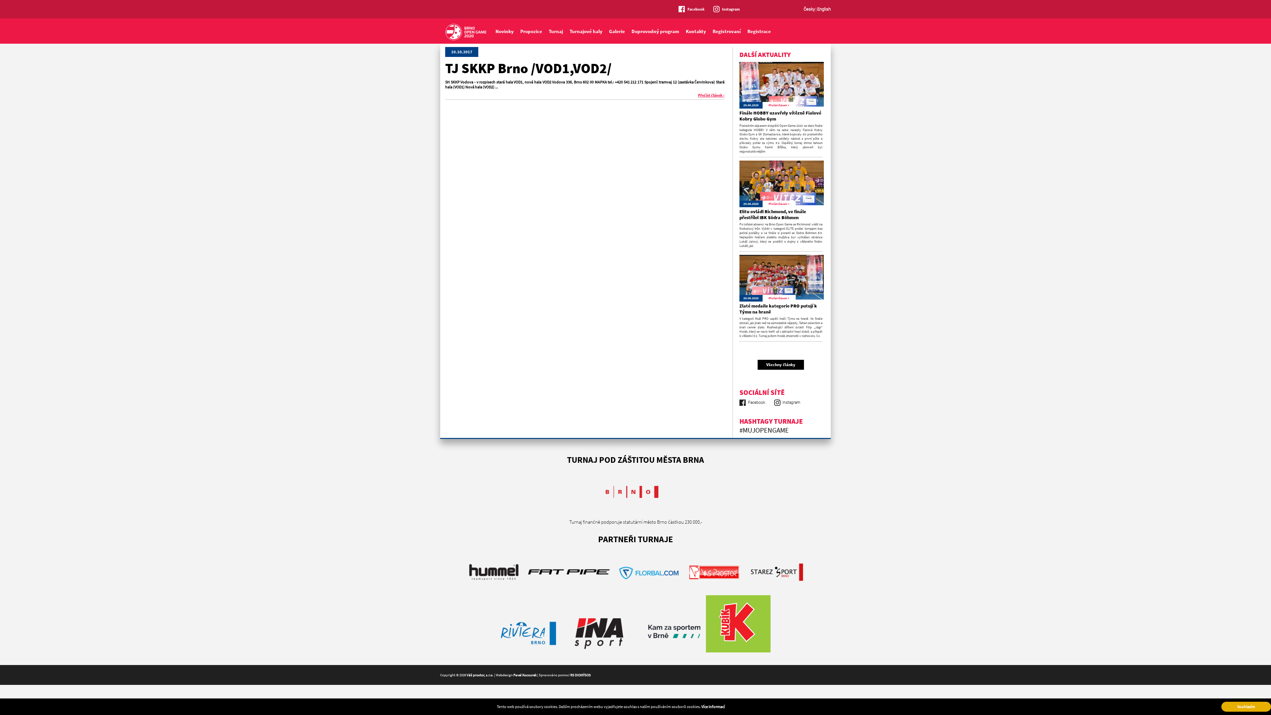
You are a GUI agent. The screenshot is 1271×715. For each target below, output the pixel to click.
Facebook (696, 9)
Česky (809, 9)
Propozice (531, 31)
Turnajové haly (586, 31)
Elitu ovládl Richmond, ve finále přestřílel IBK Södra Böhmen (772, 214)
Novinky (504, 31)
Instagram (731, 9)
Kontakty (696, 31)
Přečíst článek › (711, 95)
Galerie (617, 31)
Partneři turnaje (635, 539)
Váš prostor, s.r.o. (480, 675)
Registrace (759, 31)
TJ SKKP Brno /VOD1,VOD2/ (528, 68)
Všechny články (780, 364)
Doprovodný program (655, 31)
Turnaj (556, 31)
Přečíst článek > (779, 105)
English (824, 9)
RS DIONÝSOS (580, 675)
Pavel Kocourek (525, 675)
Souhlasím (1246, 706)
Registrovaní (727, 31)
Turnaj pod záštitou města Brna (635, 459)
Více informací (713, 706)
